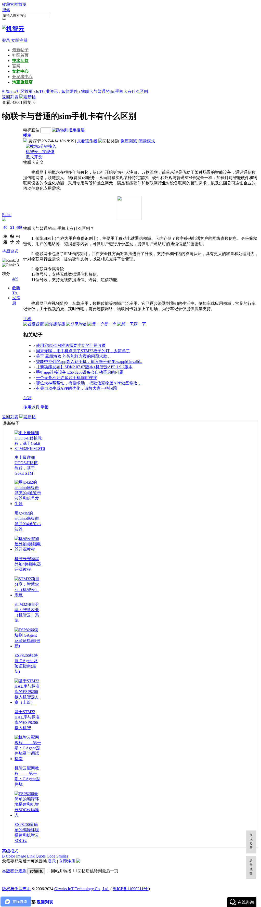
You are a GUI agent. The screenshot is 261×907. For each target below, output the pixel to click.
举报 (45, 407)
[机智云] (13, 29)
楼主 (27, 135)
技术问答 (20, 60)
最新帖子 (20, 50)
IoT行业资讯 (47, 91)
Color (10, 856)
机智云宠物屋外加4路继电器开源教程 (28, 564)
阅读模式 (147, 141)
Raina (6, 214)
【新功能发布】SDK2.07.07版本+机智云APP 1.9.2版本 (84, 367)
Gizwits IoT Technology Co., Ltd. (81, 889)
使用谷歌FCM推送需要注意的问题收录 (71, 345)
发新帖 (29, 97)
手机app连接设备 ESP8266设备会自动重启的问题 (79, 372)
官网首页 (18, 4)
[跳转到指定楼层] (68, 130)
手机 (27, 319)
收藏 (6, 4)
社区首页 (20, 55)
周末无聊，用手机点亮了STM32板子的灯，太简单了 (83, 351)
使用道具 (31, 407)
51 (12, 227)
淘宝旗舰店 (22, 82)
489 (19, 227)
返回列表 (10, 97)
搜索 (6, 10)
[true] (4, 19)
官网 (16, 66)
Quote (41, 856)
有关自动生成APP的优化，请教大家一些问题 (76, 388)
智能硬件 (69, 91)
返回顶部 (251, 867)
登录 (6, 40)
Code (51, 856)
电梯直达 (31, 130)
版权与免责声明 (16, 889)
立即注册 (19, 40)
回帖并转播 (61, 871)
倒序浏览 (129, 141)
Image (21, 856)
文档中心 (20, 71)
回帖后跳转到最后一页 (97, 871)
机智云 (8, 91)
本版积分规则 (14, 871)
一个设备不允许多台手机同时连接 (66, 377)
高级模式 (10, 851)
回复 (27, 398)
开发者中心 (22, 76)
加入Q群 (251, 841)
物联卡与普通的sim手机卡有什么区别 (114, 91)
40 (5, 227)
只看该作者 (87, 141)
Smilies (62, 856)
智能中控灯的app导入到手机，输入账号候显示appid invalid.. (89, 361)
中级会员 (10, 251)
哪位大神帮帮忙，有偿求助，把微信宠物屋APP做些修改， (88, 383)
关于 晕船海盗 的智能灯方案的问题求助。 (73, 356)
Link (31, 856)
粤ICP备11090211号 (131, 889)
